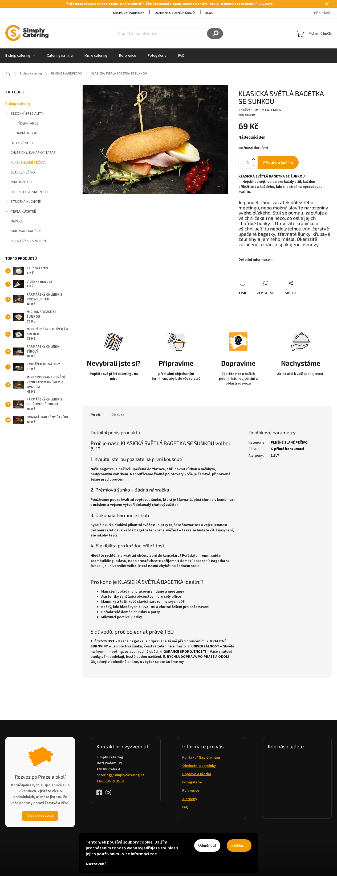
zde (153, 854)
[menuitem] (60, 55)
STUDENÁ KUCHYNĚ (26, 201)
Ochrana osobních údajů (175, 13)
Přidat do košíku (278, 162)
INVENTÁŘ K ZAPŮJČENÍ (29, 241)
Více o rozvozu (40, 815)
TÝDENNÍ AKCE (27, 123)
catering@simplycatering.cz (120, 775)
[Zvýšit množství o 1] (253, 159)
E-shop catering (17, 103)
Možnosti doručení (253, 148)
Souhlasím (239, 845)
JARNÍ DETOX (26, 133)
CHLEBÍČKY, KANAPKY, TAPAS (33, 152)
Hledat (215, 33)
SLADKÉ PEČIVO (23, 172)
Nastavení (95, 864)
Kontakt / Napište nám (201, 757)
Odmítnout (207, 845)
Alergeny (189, 799)
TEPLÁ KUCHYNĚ (23, 211)
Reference (190, 790)
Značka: (259, 110)
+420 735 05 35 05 (110, 781)
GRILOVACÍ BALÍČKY (26, 231)
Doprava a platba (196, 774)
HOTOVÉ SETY (22, 143)
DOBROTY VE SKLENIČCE (30, 192)
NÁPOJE (17, 221)
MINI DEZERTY (21, 182)
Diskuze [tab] (117, 415)
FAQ (185, 807)
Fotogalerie (192, 782)
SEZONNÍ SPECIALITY (27, 113)
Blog (209, 13)
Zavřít (271, 277)
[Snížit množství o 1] (253, 165)
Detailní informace (254, 259)
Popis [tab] (96, 415)
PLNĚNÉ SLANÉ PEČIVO (28, 162)
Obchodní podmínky (128, 13)
